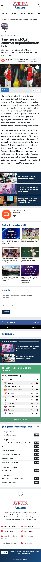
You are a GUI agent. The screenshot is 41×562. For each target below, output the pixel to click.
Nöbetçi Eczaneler (10, 526)
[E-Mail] (14, 217)
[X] (22, 494)
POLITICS (5, 14)
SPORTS (23, 14)
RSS (5, 552)
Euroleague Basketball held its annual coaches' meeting (10, 260)
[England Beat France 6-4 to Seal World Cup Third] (30, 233)
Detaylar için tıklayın (20, 419)
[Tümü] (38, 334)
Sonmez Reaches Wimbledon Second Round (28, 260)
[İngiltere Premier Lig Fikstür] (38, 427)
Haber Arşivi (28, 543)
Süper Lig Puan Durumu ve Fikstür (9, 537)
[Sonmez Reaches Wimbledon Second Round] (30, 252)
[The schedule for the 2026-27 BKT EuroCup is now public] (11, 233)
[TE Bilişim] (6, 214)
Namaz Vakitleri (9, 531)
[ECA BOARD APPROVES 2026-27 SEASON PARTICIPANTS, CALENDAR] (30, 271)
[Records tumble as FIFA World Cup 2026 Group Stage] (11, 271)
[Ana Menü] (2, 5)
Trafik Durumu (28, 531)
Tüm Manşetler (28, 536)
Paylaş (6, 90)
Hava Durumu (28, 526)
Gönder (6, 311)
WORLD (14, 14)
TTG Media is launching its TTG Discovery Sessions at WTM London (20, 19)
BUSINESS (32, 14)
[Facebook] (18, 494)
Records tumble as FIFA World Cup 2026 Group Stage (10, 279)
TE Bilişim (16, 212)
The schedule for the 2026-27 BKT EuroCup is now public (10, 241)
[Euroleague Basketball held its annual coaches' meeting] (11, 252)
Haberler (4, 35)
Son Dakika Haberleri (10, 543)
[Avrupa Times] (20, 5)
